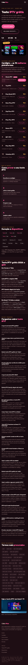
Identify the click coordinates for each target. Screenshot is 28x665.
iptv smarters (6, 591)
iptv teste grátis (18, 548)
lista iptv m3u (6, 560)
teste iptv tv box (17, 585)
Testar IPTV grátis (6, 648)
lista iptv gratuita (7, 557)
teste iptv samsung (7, 585)
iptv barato (5, 574)
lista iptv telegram (20, 591)
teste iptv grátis (14, 551)
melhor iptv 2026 (13, 563)
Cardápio (4, 635)
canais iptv (5, 580)
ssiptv (22, 588)
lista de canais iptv (16, 560)
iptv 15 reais (22, 574)
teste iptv (9, 548)
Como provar (5, 637)
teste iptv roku (13, 580)
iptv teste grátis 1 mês (19, 571)
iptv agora (20, 577)
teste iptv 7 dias (17, 565)
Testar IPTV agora (8, 26)
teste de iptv (6, 554)
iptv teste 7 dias (7, 565)
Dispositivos (4, 650)
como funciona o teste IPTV (10, 614)
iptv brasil (12, 577)
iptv (3, 548)
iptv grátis (5, 551)
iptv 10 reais (13, 574)
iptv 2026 (5, 563)
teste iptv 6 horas (7, 568)
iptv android (16, 588)
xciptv (12, 591)
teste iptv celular (7, 588)
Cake (5, 2)
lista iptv (22, 554)
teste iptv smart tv (19, 582)
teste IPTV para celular (19, 309)
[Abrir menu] (25, 2)
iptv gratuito (14, 554)
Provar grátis (22, 80)
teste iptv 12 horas (7, 571)
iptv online (5, 577)
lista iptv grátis (18, 557)
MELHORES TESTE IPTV (10, 31)
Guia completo (5, 639)
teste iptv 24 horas (17, 568)
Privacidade (4, 652)
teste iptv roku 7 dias (8, 582)
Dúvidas (3, 641)
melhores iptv (22, 563)
